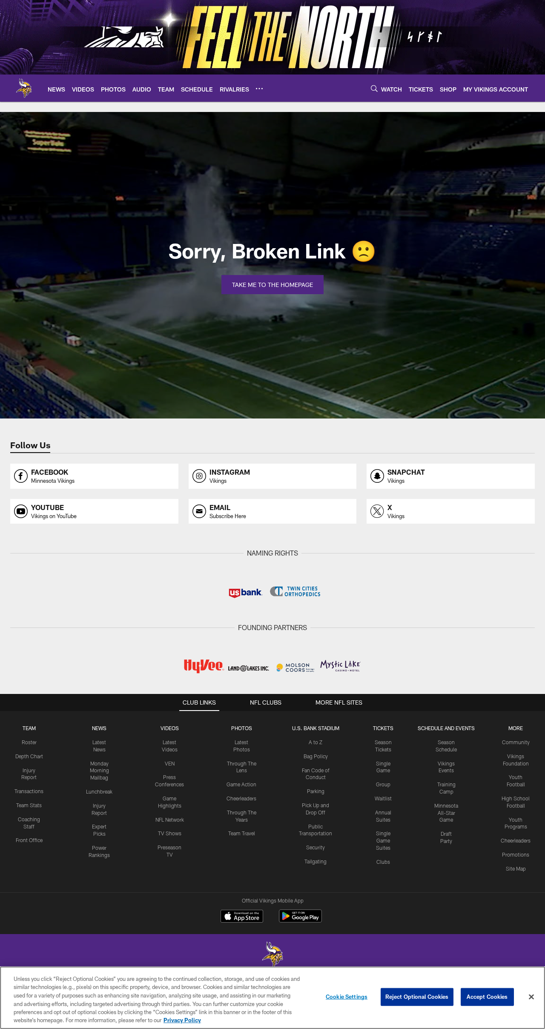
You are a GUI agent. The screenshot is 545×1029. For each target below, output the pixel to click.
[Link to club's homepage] (24, 88)
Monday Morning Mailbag (99, 770)
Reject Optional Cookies (417, 996)
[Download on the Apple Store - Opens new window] (242, 917)
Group (383, 784)
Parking (315, 791)
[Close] (531, 997)
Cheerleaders (241, 798)
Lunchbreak (99, 791)
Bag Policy (316, 756)
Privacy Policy (182, 1020)
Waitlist (383, 798)
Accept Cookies (487, 996)
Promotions (515, 854)
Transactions (28, 791)
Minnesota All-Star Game (446, 813)
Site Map (516, 868)
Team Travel (241, 833)
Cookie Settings (346, 996)
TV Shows (169, 833)
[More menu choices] (259, 88)
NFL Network (169, 820)
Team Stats (29, 805)
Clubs (383, 862)
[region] (272, 997)
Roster (29, 742)
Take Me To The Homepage (272, 284)
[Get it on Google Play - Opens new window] (300, 920)
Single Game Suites (383, 840)
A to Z (315, 742)
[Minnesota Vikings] (272, 955)
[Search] (374, 88)
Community (516, 742)
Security (315, 847)
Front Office (29, 840)
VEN (170, 763)
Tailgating (315, 861)
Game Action (241, 784)
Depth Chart (29, 756)
